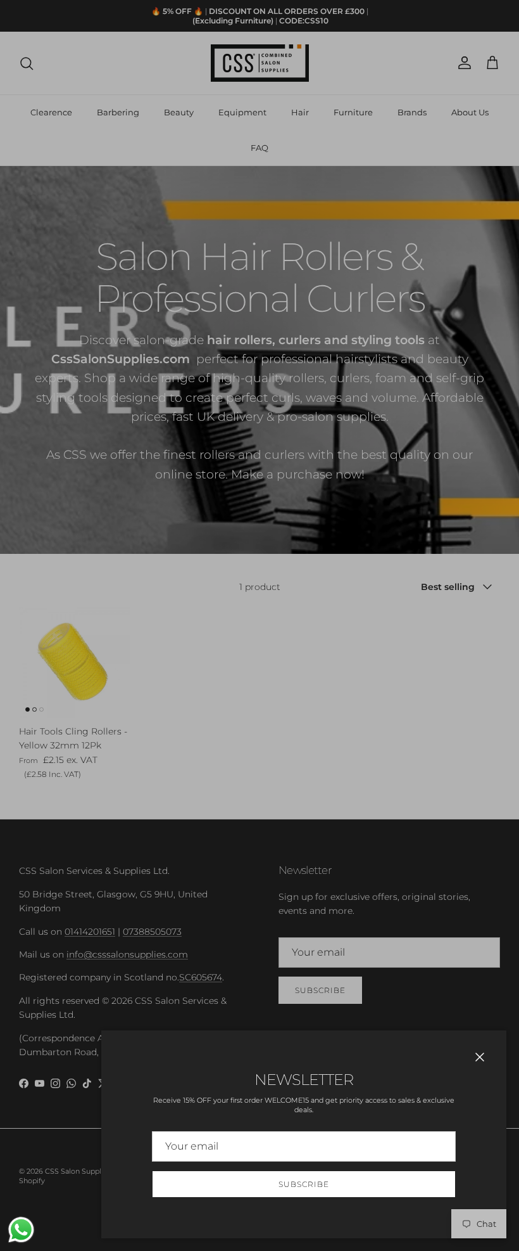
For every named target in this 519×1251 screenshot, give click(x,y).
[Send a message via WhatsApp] (21, 1230)
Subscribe (303, 1184)
